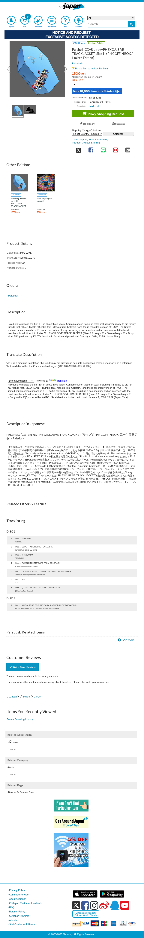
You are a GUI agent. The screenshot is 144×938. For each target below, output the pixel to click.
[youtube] (124, 905)
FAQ (11, 907)
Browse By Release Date (21, 792)
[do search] (131, 24)
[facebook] (85, 905)
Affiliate (13, 920)
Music (26, 696)
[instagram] (94, 905)
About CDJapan (17, 899)
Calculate (118, 133)
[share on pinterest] (115, 149)
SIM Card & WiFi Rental (22, 924)
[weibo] (104, 905)
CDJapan (12, 696)
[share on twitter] (78, 149)
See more (128, 640)
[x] (76, 905)
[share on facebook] (91, 149)
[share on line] (103, 149)
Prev (9, 69)
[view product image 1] (18, 111)
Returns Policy (17, 911)
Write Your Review (24, 667)
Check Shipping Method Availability (90, 139)
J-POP (37, 696)
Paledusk (77, 63)
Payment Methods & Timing (86, 142)
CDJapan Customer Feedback (25, 903)
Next (66, 69)
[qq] (114, 905)
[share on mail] (128, 149)
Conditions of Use (18, 894)
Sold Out (93, 105)
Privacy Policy (17, 890)
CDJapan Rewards (19, 915)
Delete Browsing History (20, 719)
